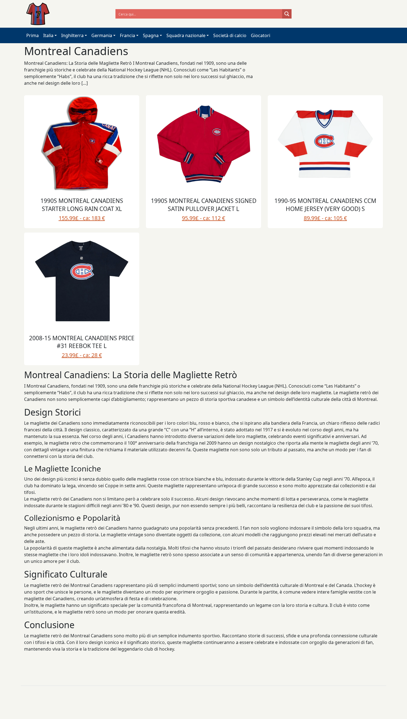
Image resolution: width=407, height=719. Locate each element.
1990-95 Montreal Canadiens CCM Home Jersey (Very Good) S (325, 205)
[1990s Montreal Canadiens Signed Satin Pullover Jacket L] (203, 143)
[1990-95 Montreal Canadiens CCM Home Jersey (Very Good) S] (325, 143)
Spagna (151, 35)
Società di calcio (229, 35)
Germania (101, 35)
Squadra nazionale (185, 35)
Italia (48, 35)
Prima (32, 35)
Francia (127, 35)
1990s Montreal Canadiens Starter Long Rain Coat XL (81, 205)
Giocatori (260, 35)
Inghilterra (72, 35)
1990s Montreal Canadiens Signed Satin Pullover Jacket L (203, 205)
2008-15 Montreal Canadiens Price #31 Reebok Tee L (82, 342)
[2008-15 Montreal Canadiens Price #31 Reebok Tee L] (81, 281)
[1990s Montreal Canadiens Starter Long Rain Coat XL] (81, 143)
